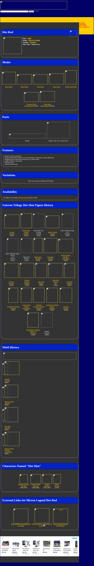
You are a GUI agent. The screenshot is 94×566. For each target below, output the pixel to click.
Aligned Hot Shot (47, 485)
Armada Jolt (30, 106)
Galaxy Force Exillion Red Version (26, 306)
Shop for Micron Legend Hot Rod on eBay (42, 525)
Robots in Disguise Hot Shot (23, 485)
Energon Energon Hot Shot (26, 281)
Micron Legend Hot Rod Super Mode (65, 257)
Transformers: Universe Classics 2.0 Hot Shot (33, 331)
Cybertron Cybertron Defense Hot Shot (38, 306)
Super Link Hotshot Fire (55, 281)
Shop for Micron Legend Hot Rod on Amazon (21, 525)
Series (5, 21)
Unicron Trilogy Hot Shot (35, 485)
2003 (29, 38)
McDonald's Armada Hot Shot (26, 232)
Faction (9, 21)
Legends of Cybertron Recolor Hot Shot (52, 306)
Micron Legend (34, 40)
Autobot (33, 42)
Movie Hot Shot (56, 485)
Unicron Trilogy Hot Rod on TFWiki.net (60, 525)
